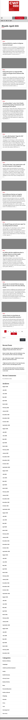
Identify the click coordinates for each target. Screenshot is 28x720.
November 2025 (6, 418)
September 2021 (6, 593)
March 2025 (5, 446)
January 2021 (5, 621)
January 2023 (5, 537)
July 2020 (4, 632)
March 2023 (5, 530)
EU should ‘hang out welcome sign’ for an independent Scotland (14, 224)
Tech (4, 706)
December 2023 (6, 498)
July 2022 (4, 558)
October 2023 (5, 505)
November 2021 (6, 586)
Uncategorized (6, 710)
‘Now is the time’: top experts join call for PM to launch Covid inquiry (14, 165)
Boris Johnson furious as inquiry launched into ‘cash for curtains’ (12, 195)
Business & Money (7, 660)
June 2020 (5, 635)
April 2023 (5, 526)
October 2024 (5, 463)
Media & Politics (6, 682)
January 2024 (5, 495)
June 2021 (5, 604)
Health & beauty (6, 674)
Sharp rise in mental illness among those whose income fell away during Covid (14, 285)
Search (4, 337)
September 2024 (6, 467)
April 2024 (5, 484)
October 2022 (5, 547)
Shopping (5, 696)
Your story (5, 713)
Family (4, 671)
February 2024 (6, 491)
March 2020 (5, 646)
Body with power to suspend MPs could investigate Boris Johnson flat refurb (13, 73)
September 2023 (6, 509)
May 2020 (4, 639)
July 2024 (4, 474)
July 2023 (4, 516)
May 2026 (4, 397)
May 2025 (4, 439)
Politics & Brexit (6, 692)
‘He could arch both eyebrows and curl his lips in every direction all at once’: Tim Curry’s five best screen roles (13, 369)
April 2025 (5, 442)
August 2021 (5, 597)
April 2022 (5, 569)
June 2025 (5, 435)
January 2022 (5, 579)
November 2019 (6, 653)
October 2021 (5, 590)
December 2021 (6, 583)
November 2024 (6, 460)
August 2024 (5, 470)
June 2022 (5, 562)
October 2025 (5, 421)
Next (14, 333)
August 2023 (5, 512)
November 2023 (6, 502)
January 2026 (5, 411)
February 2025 (6, 449)
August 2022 (5, 555)
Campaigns (5, 664)
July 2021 (4, 600)
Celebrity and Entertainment (9, 667)
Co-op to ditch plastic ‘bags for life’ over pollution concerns (13, 136)
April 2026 (5, 400)
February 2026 (6, 407)
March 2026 (5, 404)
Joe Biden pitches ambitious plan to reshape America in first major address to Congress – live (13, 254)
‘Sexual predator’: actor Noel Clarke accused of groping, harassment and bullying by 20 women (13, 105)
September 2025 (6, 425)
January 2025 (5, 453)
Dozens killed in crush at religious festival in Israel (13, 44)
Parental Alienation (7, 689)
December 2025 (6, 414)
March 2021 (5, 614)
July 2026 (4, 390)
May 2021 (4, 607)
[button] (13, 18)
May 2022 (4, 565)
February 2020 (6, 649)
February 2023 (6, 533)
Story (4, 703)
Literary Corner (6, 678)
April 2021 (5, 611)
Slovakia (4, 699)
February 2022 (6, 576)
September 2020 (6, 625)
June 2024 (5, 477)
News (4, 41)
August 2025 (5, 428)
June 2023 (5, 519)
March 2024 (5, 488)
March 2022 (5, 572)
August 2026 (5, 386)
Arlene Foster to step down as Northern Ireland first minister (12, 316)
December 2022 (6, 540)
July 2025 (4, 432)
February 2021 (6, 618)
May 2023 (4, 523)
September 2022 (6, 551)
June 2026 (5, 393)
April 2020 (5, 642)
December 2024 (6, 456)
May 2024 (4, 481)
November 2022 (6, 544)
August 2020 (5, 628)
